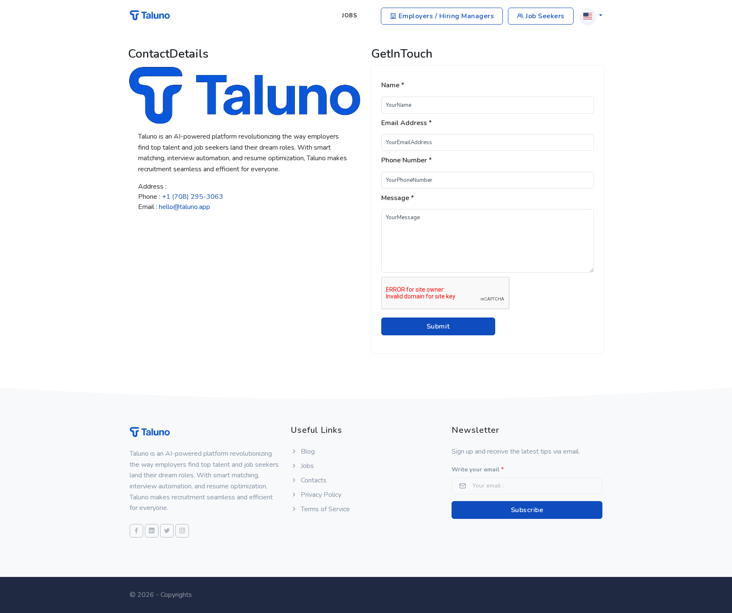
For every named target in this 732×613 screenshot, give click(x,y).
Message (397, 198)
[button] (591, 15)
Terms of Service (324, 509)
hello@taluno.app (184, 207)
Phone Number (406, 160)
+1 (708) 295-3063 (192, 196)
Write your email (478, 469)
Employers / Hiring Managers (445, 16)
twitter (216, 224)
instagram (246, 224)
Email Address (406, 123)
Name (392, 85)
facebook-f (155, 224)
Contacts (313, 480)
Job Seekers (544, 16)
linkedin (189, 224)
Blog (307, 451)
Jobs (350, 16)
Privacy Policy (320, 494)
